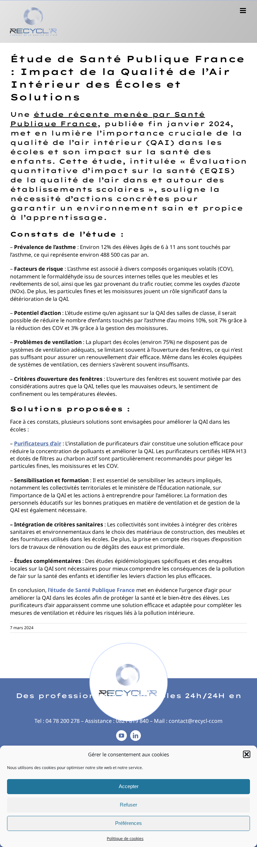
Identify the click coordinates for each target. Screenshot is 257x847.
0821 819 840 (132, 721)
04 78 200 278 (63, 721)
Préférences (128, 823)
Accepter (129, 786)
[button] (246, 754)
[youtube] (121, 735)
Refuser (128, 805)
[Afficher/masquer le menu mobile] (243, 10)
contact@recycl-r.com (196, 721)
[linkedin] (135, 735)
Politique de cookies (125, 838)
